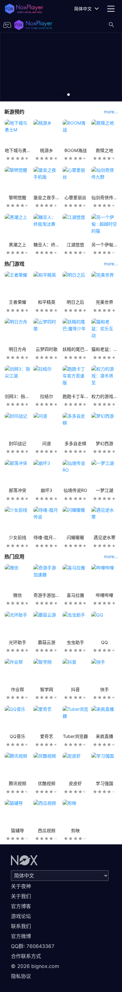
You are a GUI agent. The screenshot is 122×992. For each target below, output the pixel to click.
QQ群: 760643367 (32, 946)
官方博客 (21, 906)
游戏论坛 (21, 916)
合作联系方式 (26, 956)
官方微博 (21, 936)
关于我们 (21, 896)
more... (111, 111)
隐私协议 (21, 976)
